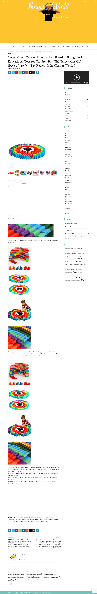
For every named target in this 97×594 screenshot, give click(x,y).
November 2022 (68, 168)
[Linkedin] (23, 72)
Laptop (83, 261)
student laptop (67, 277)
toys (32, 521)
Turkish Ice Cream (69, 230)
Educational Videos (69, 97)
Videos (39, 46)
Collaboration (68, 94)
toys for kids (36, 521)
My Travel (53, 46)
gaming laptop (75, 256)
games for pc (11, 519)
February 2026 (68, 145)
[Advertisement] (48, 32)
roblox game (67, 274)
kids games (70, 261)
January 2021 (68, 199)
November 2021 (68, 178)
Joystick (66, 261)
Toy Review (21, 46)
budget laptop (67, 251)
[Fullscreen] (87, 83)
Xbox (66, 283)
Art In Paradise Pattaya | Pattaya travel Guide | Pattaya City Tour (76, 237)
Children (31, 517)
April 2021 (67, 192)
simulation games (79, 274)
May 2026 (67, 138)
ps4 (84, 266)
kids (41, 519)
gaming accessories (68, 256)
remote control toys (68, 272)
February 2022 (68, 173)
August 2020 (68, 211)
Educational (41, 517)
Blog (45, 46)
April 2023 (67, 161)
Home (14, 46)
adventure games (73, 248)
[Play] (66, 83)
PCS (17, 521)
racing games (80, 269)
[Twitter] (92, 1)
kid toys (37, 519)
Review (21, 521)
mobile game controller (69, 264)
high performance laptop (69, 259)
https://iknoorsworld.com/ (24, 557)
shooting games (72, 274)
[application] (76, 77)
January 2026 (68, 147)
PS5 (76, 269)
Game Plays (31, 46)
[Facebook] (84, 1)
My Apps (67, 101)
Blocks (14, 517)
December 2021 (68, 175)
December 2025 (68, 149)
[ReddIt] (26, 72)
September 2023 (68, 156)
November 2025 (68, 152)
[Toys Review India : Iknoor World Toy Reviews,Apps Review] (48, 10)
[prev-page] (9, 584)
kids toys (56, 519)
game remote (79, 253)
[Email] (30, 72)
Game (82, 46)
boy (22, 517)
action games (67, 248)
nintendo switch (68, 266)
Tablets (72, 277)
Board (18, 517)
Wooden (42, 521)
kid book (32, 519)
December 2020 (68, 201)
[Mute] (84, 83)
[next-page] (11, 584)
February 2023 (68, 166)
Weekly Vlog (68, 120)
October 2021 (68, 180)
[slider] (75, 82)
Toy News (67, 113)
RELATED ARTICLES (13, 567)
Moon (10, 521)
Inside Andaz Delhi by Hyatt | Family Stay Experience (76, 234)
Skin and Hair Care (69, 111)
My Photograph (68, 104)
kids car (45, 519)
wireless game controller (75, 280)
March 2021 (67, 194)
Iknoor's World (12, 68)
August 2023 (67, 159)
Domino (36, 517)
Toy (28, 521)
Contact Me (75, 46)
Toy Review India (69, 116)
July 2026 (67, 133)
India (28, 519)
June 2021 (67, 189)
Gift (16, 519)
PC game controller (80, 266)
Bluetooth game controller (81, 248)
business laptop (73, 251)
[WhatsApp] (20, 72)
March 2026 (67, 142)
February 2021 (68, 196)
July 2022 (67, 170)
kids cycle (50, 519)
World (47, 521)
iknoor (23, 519)
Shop (67, 46)
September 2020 (68, 208)
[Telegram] (37, 72)
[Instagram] (87, 1)
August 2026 (68, 130)
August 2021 (67, 185)
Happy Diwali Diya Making (71, 223)
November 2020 (68, 203)
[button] (87, 46)
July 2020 (67, 213)
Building (26, 517)
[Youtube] (94, 1)
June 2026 (67, 135)
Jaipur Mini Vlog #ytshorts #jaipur (72, 227)
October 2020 (68, 206)
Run (25, 521)
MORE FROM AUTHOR (25, 567)
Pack (14, 521)
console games (67, 253)
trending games (67, 280)
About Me (60, 46)
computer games (79, 251)
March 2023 (67, 163)
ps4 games (72, 269)
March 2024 (67, 154)
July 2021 (67, 187)
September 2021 (68, 182)
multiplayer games (83, 264)
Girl (20, 519)
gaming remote (80, 256)
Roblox (81, 272)
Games (51, 517)
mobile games (76, 264)
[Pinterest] (89, 1)
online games (74, 266)
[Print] (33, 72)
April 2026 (67, 140)
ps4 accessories (67, 269)
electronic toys (73, 253)
